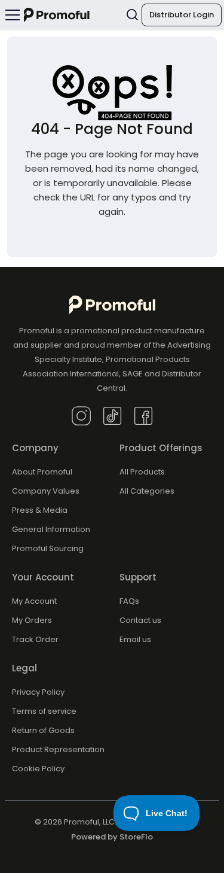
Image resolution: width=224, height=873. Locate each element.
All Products (142, 471)
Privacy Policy (38, 692)
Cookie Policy (38, 768)
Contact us (140, 620)
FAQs (129, 601)
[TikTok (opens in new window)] (112, 415)
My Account (34, 601)
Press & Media (39, 510)
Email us (135, 639)
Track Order (35, 639)
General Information (51, 529)
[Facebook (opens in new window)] (143, 415)
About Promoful (42, 471)
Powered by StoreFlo (112, 836)
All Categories (146, 491)
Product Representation (58, 749)
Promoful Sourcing (48, 548)
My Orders (32, 620)
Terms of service (44, 711)
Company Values (45, 491)
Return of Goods (43, 730)
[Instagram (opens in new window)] (81, 415)
